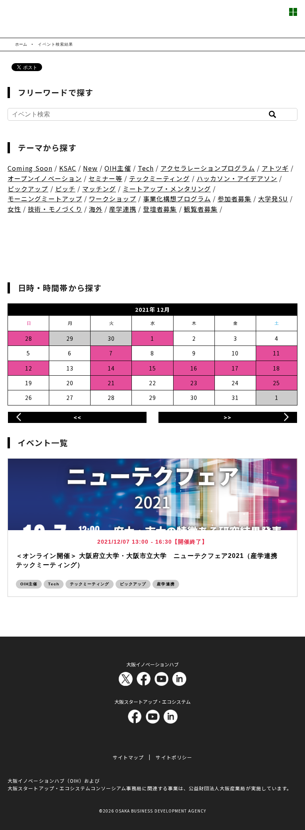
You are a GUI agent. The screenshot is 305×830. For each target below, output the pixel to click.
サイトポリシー (174, 757)
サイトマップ (128, 757)
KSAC (67, 168)
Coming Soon (30, 168)
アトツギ (275, 168)
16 (193, 368)
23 (193, 383)
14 (111, 368)
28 (28, 338)
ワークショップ (112, 198)
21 (111, 383)
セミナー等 (105, 178)
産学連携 (122, 209)
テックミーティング (159, 178)
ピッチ (65, 188)
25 (276, 383)
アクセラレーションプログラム (207, 168)
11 (276, 353)
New (90, 168)
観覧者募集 (201, 209)
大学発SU (273, 198)
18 (276, 368)
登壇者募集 (160, 209)
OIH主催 (117, 168)
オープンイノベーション (45, 178)
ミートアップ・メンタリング (167, 188)
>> (228, 417)
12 (28, 368)
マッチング (99, 188)
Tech (146, 168)
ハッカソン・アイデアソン (237, 178)
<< (77, 417)
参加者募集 (234, 198)
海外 (95, 209)
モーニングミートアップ (45, 198)
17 (235, 368)
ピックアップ (28, 188)
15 (152, 368)
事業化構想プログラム (177, 198)
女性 (14, 209)
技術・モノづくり (55, 209)
